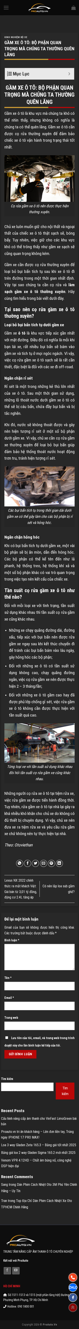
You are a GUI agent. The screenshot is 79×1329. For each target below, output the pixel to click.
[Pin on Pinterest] (51, 863)
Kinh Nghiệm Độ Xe (15, 37)
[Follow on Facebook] (7, 1270)
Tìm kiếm (7, 1079)
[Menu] (6, 7)
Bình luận (11, 940)
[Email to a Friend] (43, 863)
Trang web (11, 1018)
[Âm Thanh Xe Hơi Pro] (39, 7)
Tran (4, 1201)
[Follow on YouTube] (16, 1270)
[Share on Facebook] (27, 863)
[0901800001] (73, 1277)
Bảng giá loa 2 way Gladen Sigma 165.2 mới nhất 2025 (38, 1153)
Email (9, 998)
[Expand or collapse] (69, 73)
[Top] (73, 1308)
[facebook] (73, 1297)
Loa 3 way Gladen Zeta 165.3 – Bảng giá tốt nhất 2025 (38, 1145)
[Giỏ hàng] (73, 7)
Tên (8, 978)
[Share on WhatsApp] (19, 863)
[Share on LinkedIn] (59, 863)
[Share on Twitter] (35, 863)
